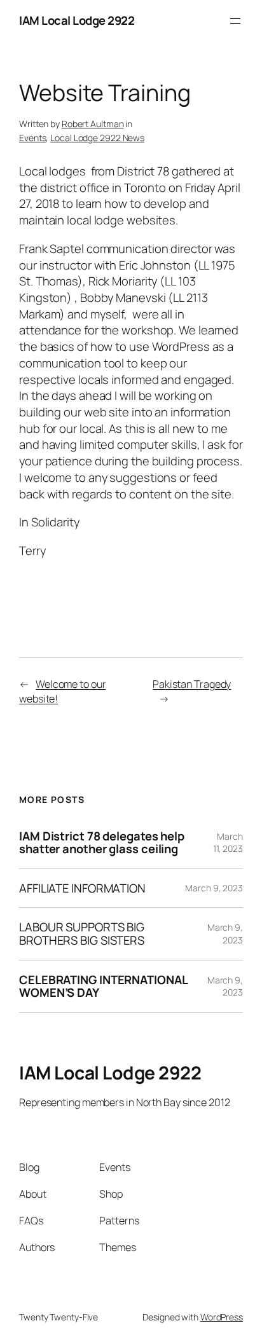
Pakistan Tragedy (192, 684)
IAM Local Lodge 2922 (76, 20)
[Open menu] (235, 21)
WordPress (221, 1317)
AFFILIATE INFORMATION (82, 888)
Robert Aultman (93, 124)
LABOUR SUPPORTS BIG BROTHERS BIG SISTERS (81, 934)
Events (32, 138)
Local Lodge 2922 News (97, 138)
